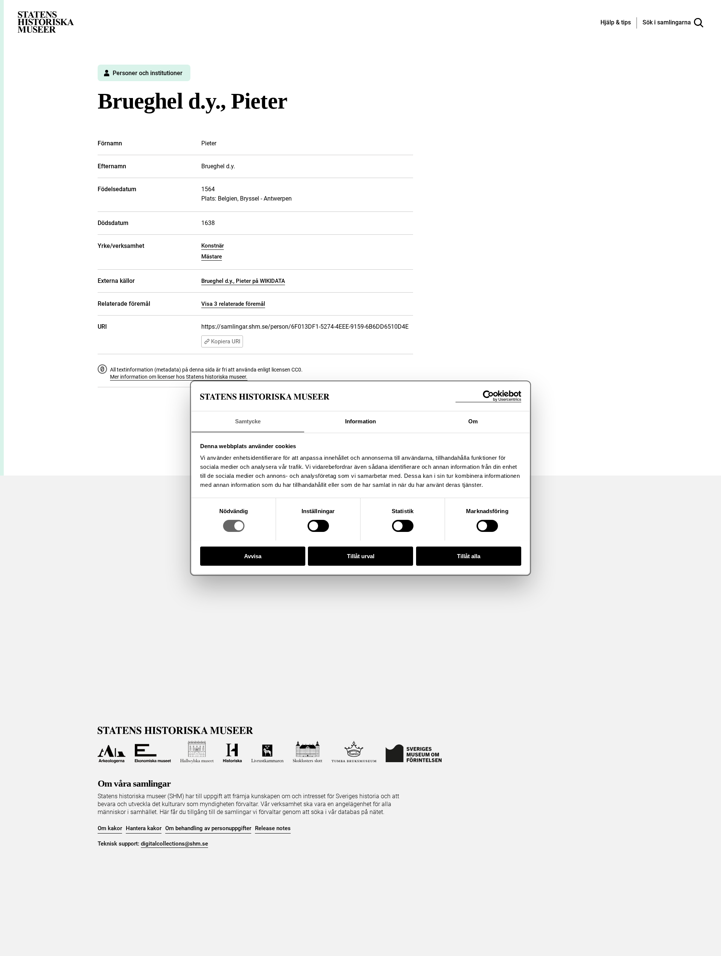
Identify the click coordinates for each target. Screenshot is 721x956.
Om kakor (110, 828)
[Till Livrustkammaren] (267, 752)
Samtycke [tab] (248, 421)
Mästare (211, 256)
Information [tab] (360, 421)
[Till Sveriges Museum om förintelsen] (414, 752)
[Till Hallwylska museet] (197, 752)
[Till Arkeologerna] (111, 752)
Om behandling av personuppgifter (208, 828)
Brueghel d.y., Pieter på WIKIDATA (243, 281)
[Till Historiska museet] (232, 752)
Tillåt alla (468, 556)
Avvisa (252, 556)
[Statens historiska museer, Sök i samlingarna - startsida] (46, 21)
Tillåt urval (360, 556)
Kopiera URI (225, 341)
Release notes (273, 828)
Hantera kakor (143, 828)
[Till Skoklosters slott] (307, 752)
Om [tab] (473, 421)
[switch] (318, 526)
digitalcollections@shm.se (174, 843)
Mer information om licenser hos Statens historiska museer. (178, 377)
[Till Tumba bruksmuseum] (354, 752)
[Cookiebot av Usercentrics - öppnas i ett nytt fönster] (488, 396)
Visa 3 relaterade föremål (233, 304)
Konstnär (212, 245)
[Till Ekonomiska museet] (153, 752)
